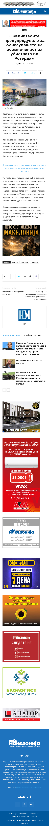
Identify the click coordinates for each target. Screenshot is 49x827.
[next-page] (8, 390)
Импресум (13, 814)
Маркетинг (23, 814)
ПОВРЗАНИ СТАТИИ (11, 335)
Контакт (34, 816)
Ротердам (34, 262)
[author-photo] (24, 320)
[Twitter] (18, 276)
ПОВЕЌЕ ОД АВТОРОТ (33, 335)
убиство (15, 262)
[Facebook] (12, 276)
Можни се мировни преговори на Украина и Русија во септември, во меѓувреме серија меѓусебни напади (31, 378)
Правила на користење (20, 816)
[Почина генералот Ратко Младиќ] (9, 363)
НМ (19, 64)
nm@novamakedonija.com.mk (28, 787)
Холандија (24, 262)
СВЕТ (24, 30)
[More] (40, 72)
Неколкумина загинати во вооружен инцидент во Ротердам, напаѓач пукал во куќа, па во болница (24, 168)
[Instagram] (24, 804)
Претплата (34, 814)
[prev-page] (4, 390)
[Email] (24, 276)
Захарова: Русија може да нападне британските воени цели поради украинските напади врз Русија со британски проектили (31, 349)
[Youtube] (31, 804)
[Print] (30, 276)
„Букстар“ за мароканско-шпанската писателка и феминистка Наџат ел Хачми (35, 295)
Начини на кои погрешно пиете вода (13, 292)
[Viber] (36, 276)
